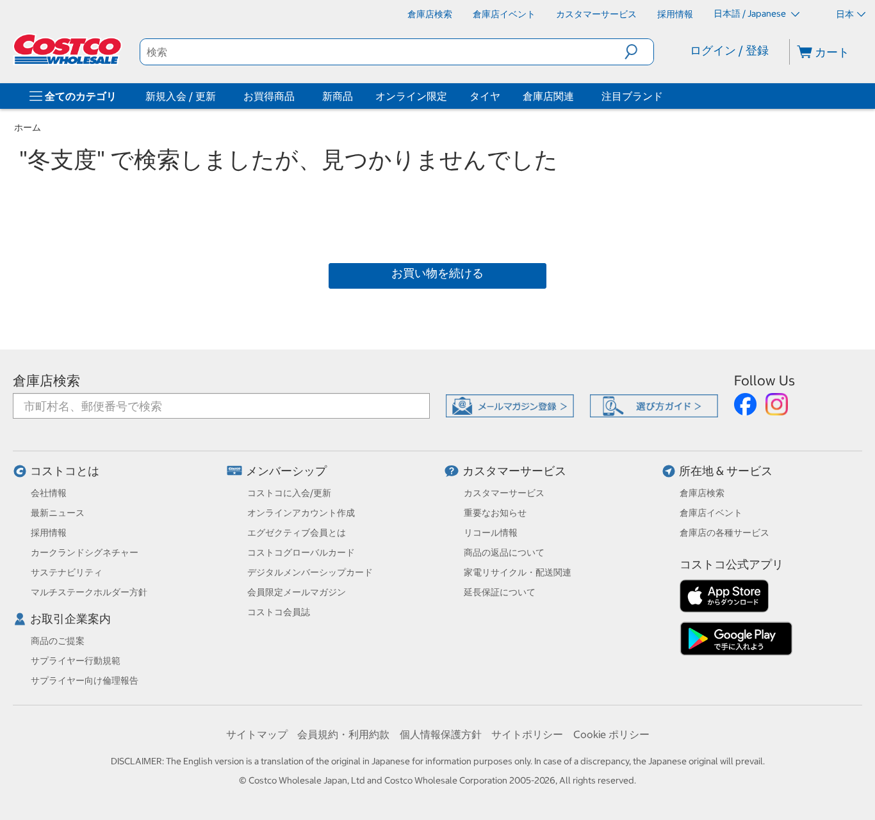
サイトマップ (257, 734)
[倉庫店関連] (576, 96)
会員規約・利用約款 (343, 734)
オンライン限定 (411, 96)
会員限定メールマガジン (296, 592)
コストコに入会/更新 (289, 493)
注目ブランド (632, 96)
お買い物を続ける (437, 273)
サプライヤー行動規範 (75, 660)
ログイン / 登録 (729, 50)
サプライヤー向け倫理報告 (84, 680)
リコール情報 (491, 532)
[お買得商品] (297, 96)
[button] (639, 52)
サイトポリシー (527, 734)
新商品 (337, 96)
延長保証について (500, 592)
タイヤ (485, 96)
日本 (845, 14)
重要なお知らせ (495, 513)
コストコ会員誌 (278, 612)
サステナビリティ (66, 572)
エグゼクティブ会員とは (296, 532)
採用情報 (49, 532)
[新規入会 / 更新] (218, 96)
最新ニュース (58, 513)
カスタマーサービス (514, 470)
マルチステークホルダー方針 (89, 592)
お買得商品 (269, 96)
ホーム (27, 127)
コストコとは (64, 470)
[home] (68, 49)
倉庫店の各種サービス (724, 532)
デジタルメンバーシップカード (310, 572)
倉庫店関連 (548, 96)
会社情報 (49, 493)
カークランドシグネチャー (84, 552)
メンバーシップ (286, 470)
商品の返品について (504, 552)
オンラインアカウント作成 (301, 513)
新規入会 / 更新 (180, 96)
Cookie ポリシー (611, 734)
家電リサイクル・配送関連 (517, 572)
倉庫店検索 (46, 380)
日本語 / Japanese (751, 13)
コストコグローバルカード (301, 552)
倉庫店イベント (711, 513)
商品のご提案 (58, 641)
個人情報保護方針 (441, 734)
